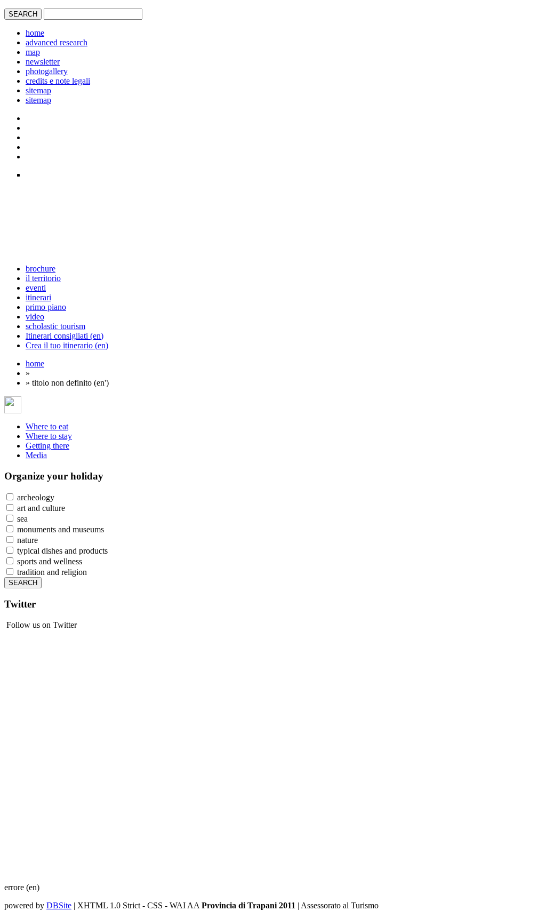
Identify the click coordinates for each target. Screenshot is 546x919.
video (35, 316)
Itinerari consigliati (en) (64, 335)
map (33, 52)
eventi (36, 287)
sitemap (38, 90)
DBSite (58, 905)
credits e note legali (58, 80)
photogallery (47, 71)
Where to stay (49, 436)
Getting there (47, 445)
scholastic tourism (55, 326)
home (35, 32)
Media (36, 455)
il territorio (43, 278)
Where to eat (47, 426)
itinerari (38, 297)
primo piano (46, 306)
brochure (40, 268)
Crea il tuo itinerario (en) (67, 345)
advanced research (56, 42)
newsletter (43, 61)
